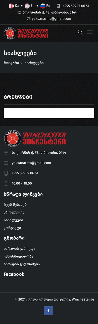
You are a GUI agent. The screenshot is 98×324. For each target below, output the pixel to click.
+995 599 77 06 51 (76, 6)
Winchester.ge (83, 299)
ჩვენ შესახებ (15, 204)
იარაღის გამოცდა (19, 248)
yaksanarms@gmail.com (51, 18)
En (32, 6)
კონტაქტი (12, 228)
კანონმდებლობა (18, 256)
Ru (47, 6)
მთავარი (11, 63)
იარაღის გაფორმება (22, 264)
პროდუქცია (14, 212)
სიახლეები (13, 220)
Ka (16, 6)
